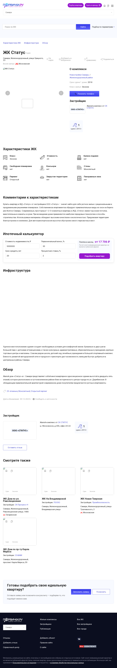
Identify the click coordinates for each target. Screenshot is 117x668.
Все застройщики (84, 624)
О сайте (43, 647)
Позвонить (101, 592)
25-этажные (12, 391)
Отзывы (6, 638)
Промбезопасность (101, 502)
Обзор (45, 43)
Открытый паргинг (39, 391)
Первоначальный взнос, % (52, 241)
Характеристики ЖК (12, 43)
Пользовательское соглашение (24, 663)
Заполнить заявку (81, 592)
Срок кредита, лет (13, 251)
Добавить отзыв (10, 643)
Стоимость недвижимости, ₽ (18, 241)
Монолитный (24, 391)
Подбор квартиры (75, 5)
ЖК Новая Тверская (91, 499)
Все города (81, 629)
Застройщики (45, 624)
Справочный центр (11, 647)
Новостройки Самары (79, 75)
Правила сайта (46, 643)
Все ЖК (80, 619)
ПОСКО (57, 502)
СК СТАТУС (63, 422)
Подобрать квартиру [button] (94, 256)
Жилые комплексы (48, 619)
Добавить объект (47, 638)
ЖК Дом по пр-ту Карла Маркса (16, 550)
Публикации (45, 629)
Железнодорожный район (81, 77)
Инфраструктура (31, 43)
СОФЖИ (18, 555)
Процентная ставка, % (51, 251)
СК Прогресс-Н (21, 505)
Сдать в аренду (93, 5)
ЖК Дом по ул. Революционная (12, 500)
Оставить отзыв (15, 447)
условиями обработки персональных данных (67, 663)
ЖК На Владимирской (54, 499)
